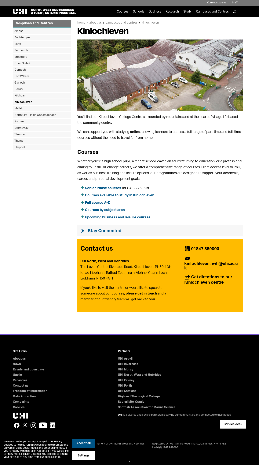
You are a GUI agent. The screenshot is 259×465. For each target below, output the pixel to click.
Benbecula (21, 50)
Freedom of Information (30, 390)
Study (187, 11)
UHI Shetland (127, 390)
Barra (17, 44)
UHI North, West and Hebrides (139, 374)
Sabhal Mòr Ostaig (131, 401)
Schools (138, 11)
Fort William (21, 76)
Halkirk (18, 89)
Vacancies (20, 380)
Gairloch (19, 82)
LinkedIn (53, 425)
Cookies (19, 407)
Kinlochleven (150, 22)
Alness (18, 31)
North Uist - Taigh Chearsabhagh (35, 115)
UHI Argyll (125, 358)
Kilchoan (20, 95)
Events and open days (29, 369)
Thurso (19, 140)
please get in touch (141, 293)
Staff (235, 3)
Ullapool (19, 147)
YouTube (43, 425)
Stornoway (21, 127)
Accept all (83, 443)
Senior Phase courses (103, 188)
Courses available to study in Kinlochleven (119, 195)
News (17, 364)
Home (81, 22)
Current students (216, 3)
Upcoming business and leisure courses (118, 217)
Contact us (20, 385)
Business (155, 11)
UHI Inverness (128, 364)
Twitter (25, 425)
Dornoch (20, 69)
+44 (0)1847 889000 (166, 447)
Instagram (33, 425)
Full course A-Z (97, 202)
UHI (120, 415)
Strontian (20, 134)
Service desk (233, 424)
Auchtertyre (22, 37)
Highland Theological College (139, 396)
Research (172, 11)
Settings (83, 455)
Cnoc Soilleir (22, 63)
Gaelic (17, 374)
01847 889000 (205, 249)
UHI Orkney (126, 380)
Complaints (21, 401)
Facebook (17, 425)
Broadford (20, 56)
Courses (122, 11)
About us (95, 22)
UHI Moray (125, 369)
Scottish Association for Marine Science (146, 407)
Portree (19, 121)
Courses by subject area (105, 210)
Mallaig (18, 108)
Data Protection (24, 396)
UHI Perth (125, 385)
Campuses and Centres (212, 11)
